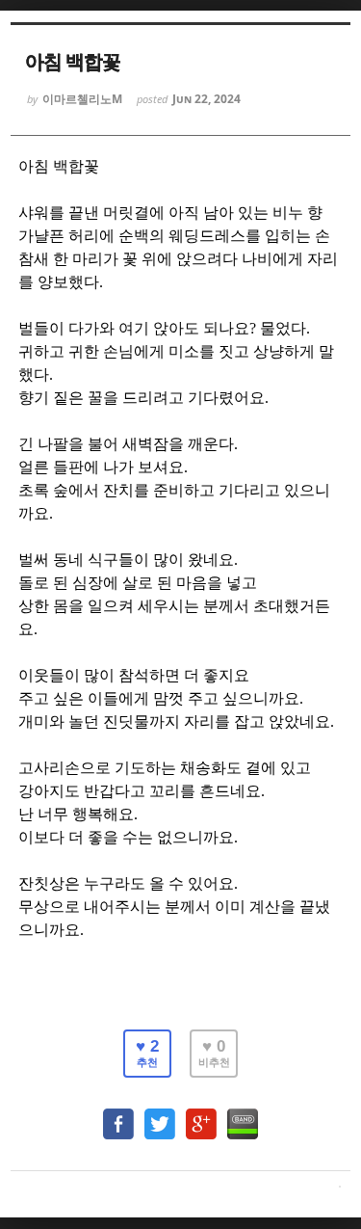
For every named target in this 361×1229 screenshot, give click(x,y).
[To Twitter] (159, 1115)
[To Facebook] (118, 1115)
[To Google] (201, 1115)
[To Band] (242, 1115)
